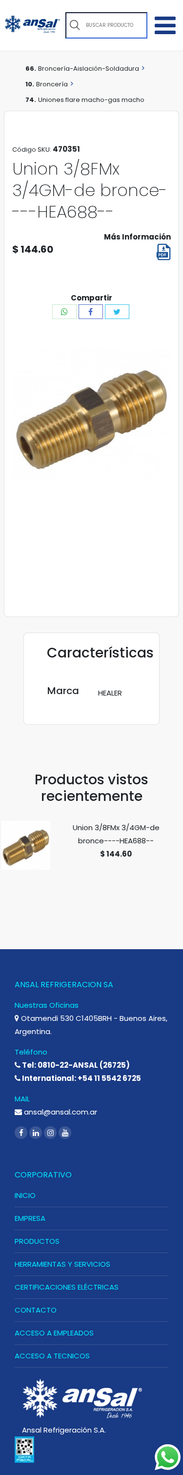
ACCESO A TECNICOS (52, 1356)
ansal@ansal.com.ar (59, 1112)
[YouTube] (65, 1133)
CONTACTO (36, 1310)
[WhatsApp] (64, 311)
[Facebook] (91, 311)
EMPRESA (30, 1218)
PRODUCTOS (37, 1241)
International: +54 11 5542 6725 (80, 1078)
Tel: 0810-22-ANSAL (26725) (75, 1065)
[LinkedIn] (36, 1133)
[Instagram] (51, 1133)
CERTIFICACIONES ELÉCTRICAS (67, 1287)
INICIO (25, 1195)
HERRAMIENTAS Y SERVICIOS (62, 1264)
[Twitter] (117, 311)
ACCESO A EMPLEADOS (54, 1333)
